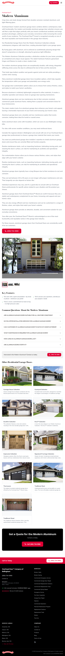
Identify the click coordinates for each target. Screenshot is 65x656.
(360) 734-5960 (55, 354)
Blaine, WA (5, 638)
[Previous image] (4, 258)
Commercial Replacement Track (42, 586)
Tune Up (36, 618)
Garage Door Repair (39, 598)
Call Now (55, 2)
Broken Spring (38, 575)
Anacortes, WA (6, 627)
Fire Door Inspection (39, 595)
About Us (36, 627)
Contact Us (5, 578)
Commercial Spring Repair (41, 589)
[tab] (4, 284)
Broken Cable (37, 572)
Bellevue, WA (5, 632)
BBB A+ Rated (5, 584)
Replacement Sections (40, 609)
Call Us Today (7, 561)
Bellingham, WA (6, 635)
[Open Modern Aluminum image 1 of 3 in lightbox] (32, 258)
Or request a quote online (29, 232)
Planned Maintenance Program (42, 606)
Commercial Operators (40, 604)
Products (8, 9)
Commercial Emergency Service (42, 578)
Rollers (36, 615)
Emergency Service (39, 592)
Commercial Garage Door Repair (42, 581)
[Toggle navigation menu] (61, 2)
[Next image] (60, 258)
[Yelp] (35, 642)
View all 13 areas (8, 644)
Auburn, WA (5, 629)
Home (3, 9)
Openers (36, 601)
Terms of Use (37, 638)
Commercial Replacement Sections (43, 584)
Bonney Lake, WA (6, 641)
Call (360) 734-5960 (33, 544)
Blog (35, 635)
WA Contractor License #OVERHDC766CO (53, 653)
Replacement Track (39, 612)
